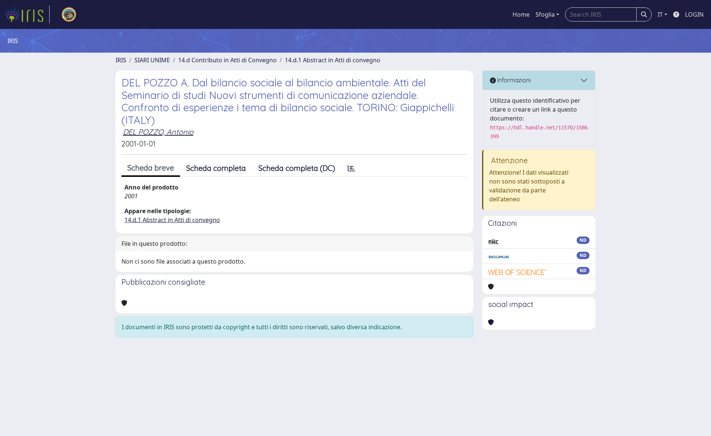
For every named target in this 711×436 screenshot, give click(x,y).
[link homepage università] (69, 14)
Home (521, 14)
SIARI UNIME (152, 60)
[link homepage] (27, 14)
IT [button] (660, 14)
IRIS (121, 60)
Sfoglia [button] (545, 14)
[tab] (351, 168)
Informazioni (513, 80)
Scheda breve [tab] (150, 167)
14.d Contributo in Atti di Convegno (227, 60)
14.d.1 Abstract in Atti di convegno (332, 60)
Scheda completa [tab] (216, 168)
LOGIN (694, 14)
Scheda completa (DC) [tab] (296, 168)
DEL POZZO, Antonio (158, 131)
